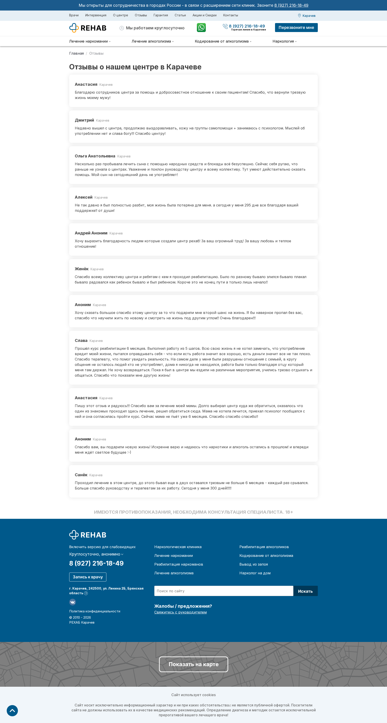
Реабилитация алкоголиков (264, 547)
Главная (76, 53)
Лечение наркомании (88, 41)
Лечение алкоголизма (151, 41)
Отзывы (141, 15)
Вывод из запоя (253, 564)
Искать (305, 591)
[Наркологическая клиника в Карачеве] (94, 28)
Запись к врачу (88, 577)
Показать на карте (194, 664)
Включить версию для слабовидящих (102, 547)
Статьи (180, 15)
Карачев (309, 15)
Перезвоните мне (296, 27)
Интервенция (95, 15)
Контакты (230, 15)
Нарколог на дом (255, 573)
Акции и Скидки (205, 15)
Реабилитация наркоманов (178, 564)
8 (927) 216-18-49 (291, 5)
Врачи (74, 15)
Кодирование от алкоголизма (222, 41)
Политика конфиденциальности (94, 611)
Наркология (283, 41)
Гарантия (161, 15)
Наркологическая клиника (178, 547)
